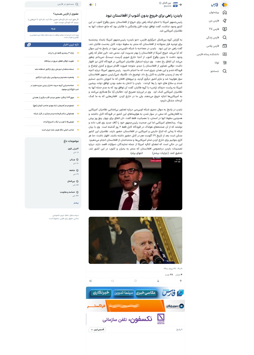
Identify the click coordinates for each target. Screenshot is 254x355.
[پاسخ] (135, 281)
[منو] (95, 4)
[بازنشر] (113, 281)
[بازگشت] (180, 5)
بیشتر (76, 203)
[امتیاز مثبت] (180, 281)
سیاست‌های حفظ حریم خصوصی (41, 35)
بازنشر (179, 274)
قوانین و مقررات (73, 37)
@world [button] (167, 6)
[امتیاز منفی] (158, 281)
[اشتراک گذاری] (90, 281)
